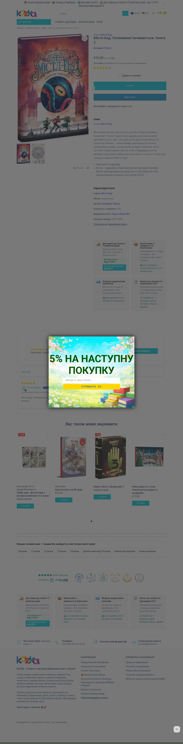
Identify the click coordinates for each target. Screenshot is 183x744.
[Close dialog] (130, 340)
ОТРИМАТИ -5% (91, 386)
